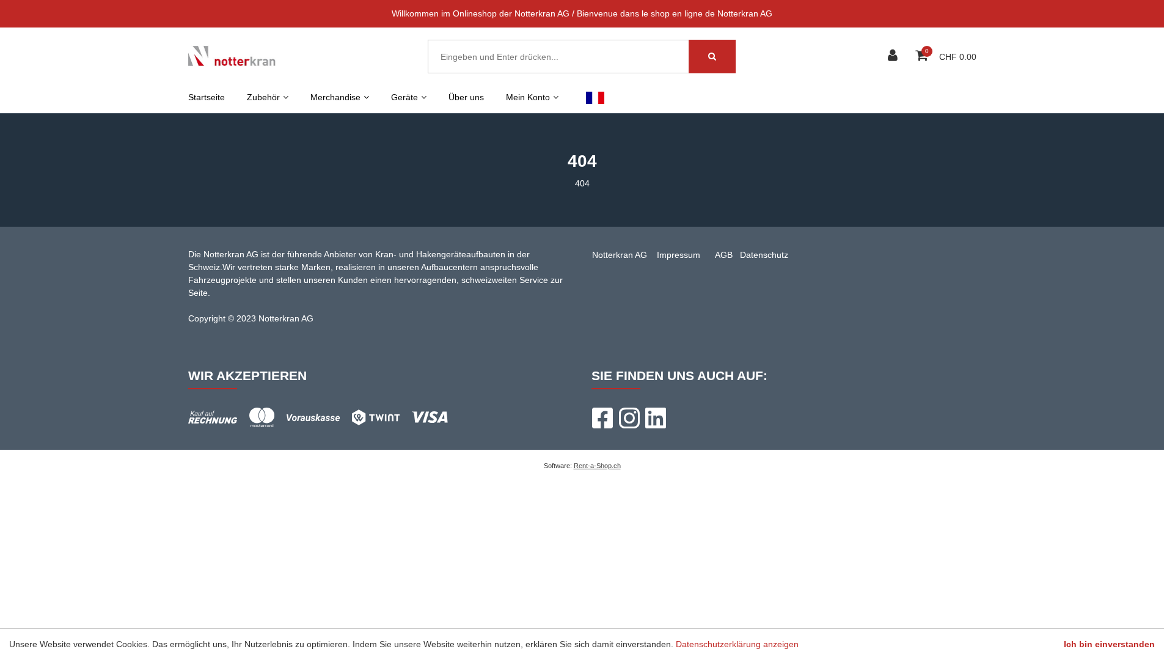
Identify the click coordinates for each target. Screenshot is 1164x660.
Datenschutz (764, 255)
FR (595, 97)
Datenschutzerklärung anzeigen (737, 644)
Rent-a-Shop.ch (597, 465)
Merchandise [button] (335, 97)
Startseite (206, 97)
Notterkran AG (619, 255)
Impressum (678, 255)
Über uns (466, 97)
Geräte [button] (404, 97)
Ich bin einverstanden (1109, 644)
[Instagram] (628, 418)
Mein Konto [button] (528, 97)
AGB (724, 255)
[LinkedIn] (655, 418)
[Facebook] (601, 418)
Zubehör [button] (263, 97)
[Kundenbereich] (894, 56)
